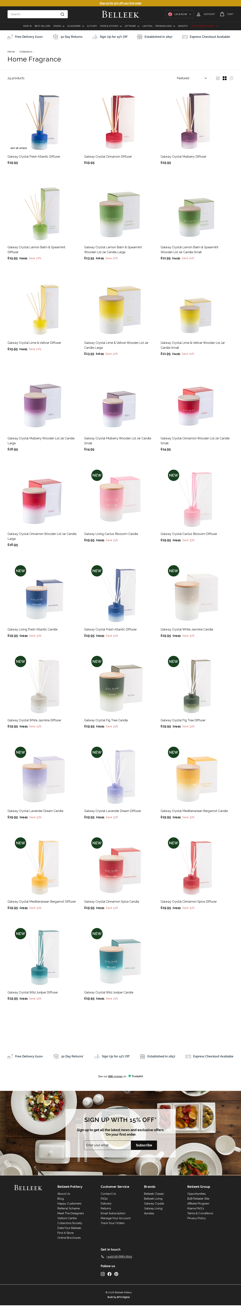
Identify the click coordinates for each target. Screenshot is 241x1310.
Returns (106, 1208)
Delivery (106, 1203)
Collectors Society (69, 1223)
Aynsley (149, 1213)
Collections (25, 51)
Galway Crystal (154, 1203)
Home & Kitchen (109, 26)
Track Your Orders (112, 1223)
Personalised (163, 26)
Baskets (183, 26)
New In (27, 26)
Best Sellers (42, 26)
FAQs (104, 1198)
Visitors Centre (67, 1218)
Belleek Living (153, 1198)
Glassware (74, 26)
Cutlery (92, 26)
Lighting (147, 26)
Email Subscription (113, 1213)
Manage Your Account (115, 1218)
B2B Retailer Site (198, 1198)
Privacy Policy (196, 1218)
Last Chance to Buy (203, 26)
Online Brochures (69, 1237)
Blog (60, 1198)
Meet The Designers (70, 1213)
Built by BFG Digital (119, 1297)
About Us (63, 1193)
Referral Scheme (68, 1208)
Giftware (130, 26)
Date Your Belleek (69, 1228)
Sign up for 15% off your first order (120, 3)
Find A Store (65, 1233)
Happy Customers (69, 1203)
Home (11, 51)
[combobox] (38, 14)
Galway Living (153, 1208)
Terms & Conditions (200, 1213)
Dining (57, 26)
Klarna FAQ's (195, 1208)
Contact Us (108, 1193)
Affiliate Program (198, 1203)
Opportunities (196, 1193)
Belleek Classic (154, 1193)
